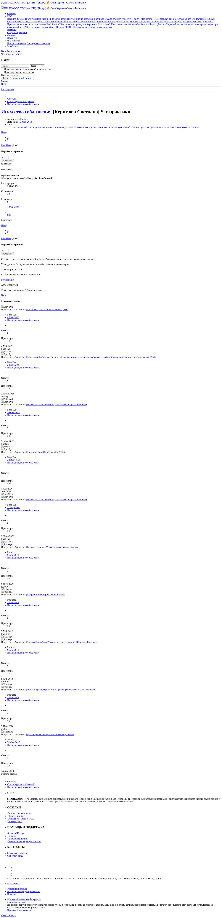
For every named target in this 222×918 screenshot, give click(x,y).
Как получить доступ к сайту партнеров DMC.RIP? (175, 21)
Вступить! (35, 899)
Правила (12, 836)
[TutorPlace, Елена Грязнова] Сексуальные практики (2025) (56, 404)
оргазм (104, 127)
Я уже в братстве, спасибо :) (17, 902)
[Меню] (2, 6)
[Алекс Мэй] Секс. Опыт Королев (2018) (47, 309)
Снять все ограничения (20, 813)
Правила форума (15, 19)
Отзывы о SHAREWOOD (21, 818)
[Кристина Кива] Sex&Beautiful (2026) (45, 452)
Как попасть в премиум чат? (82, 21)
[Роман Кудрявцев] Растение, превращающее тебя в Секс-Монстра (60, 689)
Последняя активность (38, 43)
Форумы (11, 35)
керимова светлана (53, 127)
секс (172, 127)
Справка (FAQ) (15, 821)
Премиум (12, 38)
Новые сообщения (16, 43)
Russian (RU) (13, 883)
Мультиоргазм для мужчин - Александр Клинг (50, 734)
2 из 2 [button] (16, 145)
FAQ (9, 16)
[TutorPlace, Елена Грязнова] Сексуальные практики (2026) (56, 499)
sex (15, 127)
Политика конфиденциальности (24, 841)
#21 (9, 214)
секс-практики (183, 127)
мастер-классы (92, 127)
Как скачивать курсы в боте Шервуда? (46, 27)
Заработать (12, 46)
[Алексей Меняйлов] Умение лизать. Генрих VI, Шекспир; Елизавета (62, 642)
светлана (165, 127)
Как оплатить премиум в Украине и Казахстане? (85, 24)
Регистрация (7, 89)
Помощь (11, 29)
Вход (3, 84)
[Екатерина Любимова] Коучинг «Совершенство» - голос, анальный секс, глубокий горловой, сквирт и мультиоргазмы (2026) (91, 357)
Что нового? (13, 40)
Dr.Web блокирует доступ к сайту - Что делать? (129, 19)
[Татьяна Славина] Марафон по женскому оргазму (52, 547)
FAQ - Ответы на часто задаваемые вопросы (89, 27)
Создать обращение (17, 32)
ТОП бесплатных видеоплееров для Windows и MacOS (182, 19)
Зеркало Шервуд (16, 833)
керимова (38, 127)
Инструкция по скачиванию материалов (46, 19)
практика (145, 127)
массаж (81, 127)
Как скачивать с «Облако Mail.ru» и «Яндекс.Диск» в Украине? (143, 24)
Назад (4, 132)
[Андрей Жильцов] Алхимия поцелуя (45, 594)
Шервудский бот (16, 816)
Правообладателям (17, 838)
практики (155, 127)
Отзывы (11, 13)
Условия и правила (17, 888)
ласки (73, 127)
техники (195, 127)
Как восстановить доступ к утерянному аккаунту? (123, 21)
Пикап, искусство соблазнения (23, 320)
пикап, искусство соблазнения (124, 127)
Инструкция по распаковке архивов (85, 19)
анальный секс (25, 127)
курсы (66, 127)
